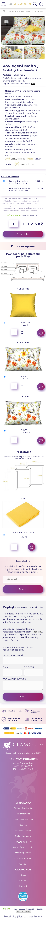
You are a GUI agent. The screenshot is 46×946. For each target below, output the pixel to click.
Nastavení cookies (23, 911)
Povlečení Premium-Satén (19, 11)
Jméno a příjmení (13, 655)
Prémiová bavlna (35, 711)
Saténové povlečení (23, 853)
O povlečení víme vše (23, 847)
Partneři (23, 886)
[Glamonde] (20, 4)
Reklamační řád (23, 814)
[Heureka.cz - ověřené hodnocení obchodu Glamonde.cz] (23, 897)
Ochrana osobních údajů (23, 819)
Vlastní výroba (15, 711)
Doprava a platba (23, 830)
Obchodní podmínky (23, 808)
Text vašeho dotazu (14, 679)
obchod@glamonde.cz (23, 763)
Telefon (29, 667)
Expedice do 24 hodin (14, 719)
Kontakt (23, 880)
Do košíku (23, 234)
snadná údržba (27, 164)
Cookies (23, 825)
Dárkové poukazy (23, 836)
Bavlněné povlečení (23, 858)
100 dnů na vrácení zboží (37, 719)
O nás (23, 875)
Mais (33, 84)
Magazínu (37, 632)
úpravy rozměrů (18, 159)
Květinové (39, 11)
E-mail (6, 667)
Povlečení (23, 864)
